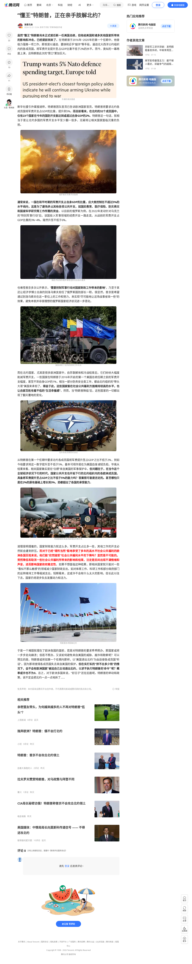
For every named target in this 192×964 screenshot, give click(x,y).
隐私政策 (53, 942)
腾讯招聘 (81, 942)
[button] (166, 26)
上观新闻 (21, 720)
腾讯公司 (64, 954)
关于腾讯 (21, 942)
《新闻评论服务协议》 (58, 850)
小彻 (19, 744)
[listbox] (68, 769)
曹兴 (19, 792)
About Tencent (33, 942)
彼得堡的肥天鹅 (24, 840)
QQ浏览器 (100, 942)
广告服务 (72, 942)
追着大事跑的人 (24, 768)
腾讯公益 (90, 942)
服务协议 (44, 942)
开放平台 (63, 942)
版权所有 (72, 954)
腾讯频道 (109, 942)
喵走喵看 (21, 816)
